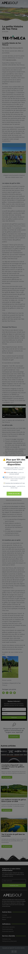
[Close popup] (27, 457)
